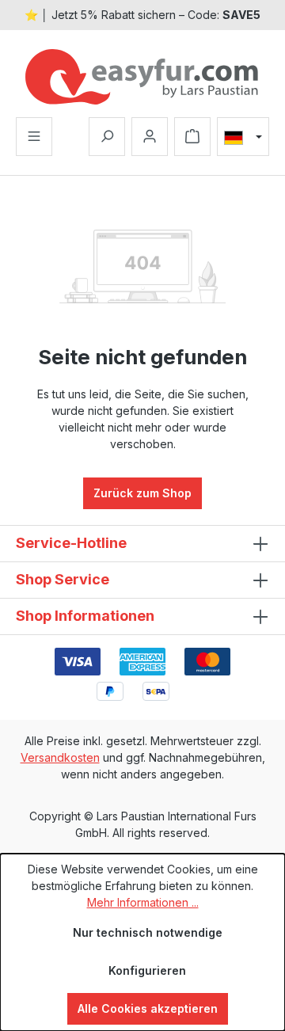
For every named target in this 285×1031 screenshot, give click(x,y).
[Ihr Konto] (149, 136)
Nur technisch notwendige (147, 932)
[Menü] (34, 136)
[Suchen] (106, 136)
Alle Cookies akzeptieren (148, 1008)
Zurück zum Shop (142, 493)
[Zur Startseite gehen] (142, 77)
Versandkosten (60, 757)
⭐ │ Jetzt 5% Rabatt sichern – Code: (142, 14)
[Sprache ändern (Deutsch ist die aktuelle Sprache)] (243, 137)
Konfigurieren (147, 970)
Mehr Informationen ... (143, 902)
